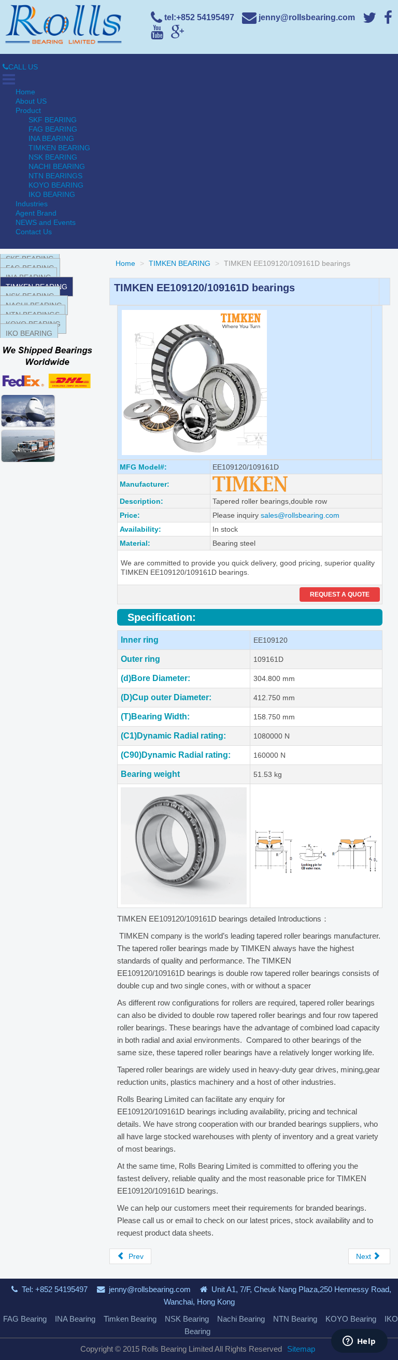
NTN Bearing (295, 1318)
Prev (135, 1256)
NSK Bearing (187, 1318)
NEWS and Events (46, 222)
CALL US (23, 67)
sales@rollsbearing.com (300, 515)
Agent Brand (36, 213)
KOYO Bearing (350, 1318)
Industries (32, 204)
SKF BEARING (53, 120)
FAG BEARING (53, 129)
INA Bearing (75, 1318)
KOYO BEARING (56, 185)
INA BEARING (51, 138)
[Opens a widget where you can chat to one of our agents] (359, 1342)
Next (364, 1256)
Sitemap (301, 1348)
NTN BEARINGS (55, 176)
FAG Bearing (25, 1318)
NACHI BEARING (57, 166)
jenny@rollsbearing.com (150, 1289)
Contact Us (34, 232)
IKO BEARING (52, 194)
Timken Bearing (130, 1318)
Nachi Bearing (241, 1318)
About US (31, 101)
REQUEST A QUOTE (339, 594)
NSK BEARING (53, 157)
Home (25, 92)
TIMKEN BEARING (59, 148)
